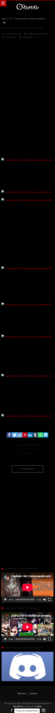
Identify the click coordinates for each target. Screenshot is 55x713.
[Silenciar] (44, 599)
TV (10, 19)
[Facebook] (11, 710)
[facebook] (9, 435)
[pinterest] (25, 435)
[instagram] (43, 710)
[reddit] (19, 435)
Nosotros (22, 693)
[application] (27, 588)
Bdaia (39, 706)
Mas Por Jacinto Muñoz (26, 449)
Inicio (4, 19)
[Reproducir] (5, 599)
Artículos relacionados (26, 445)
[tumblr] (35, 435)
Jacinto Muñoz (11, 34)
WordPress (18, 706)
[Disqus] (27, 515)
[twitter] (14, 435)
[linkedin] (30, 435)
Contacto (33, 693)
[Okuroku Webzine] (27, 3)
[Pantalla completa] (49, 599)
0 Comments (27, 37)
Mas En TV (26, 453)
